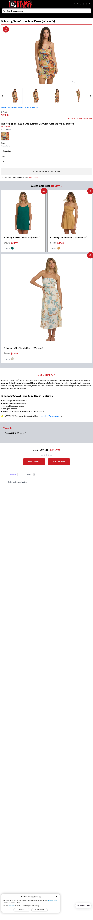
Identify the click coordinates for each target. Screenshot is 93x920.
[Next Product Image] (85, 54)
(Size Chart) (5, 146)
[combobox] (48, 11)
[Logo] (27, 4)
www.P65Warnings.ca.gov (51, 416)
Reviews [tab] (14, 475)
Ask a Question (34, 462)
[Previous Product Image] (7, 54)
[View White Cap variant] (12, 359)
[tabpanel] (46, 482)
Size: (3, 143)
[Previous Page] (3, 96)
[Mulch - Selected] (5, 136)
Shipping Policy (6, 126)
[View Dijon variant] (58, 248)
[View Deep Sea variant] (12, 248)
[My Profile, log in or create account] (86, 4)
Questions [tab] (29, 475)
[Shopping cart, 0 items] (89, 4)
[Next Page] (90, 96)
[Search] (4, 11)
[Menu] (3, 4)
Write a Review (59, 462)
